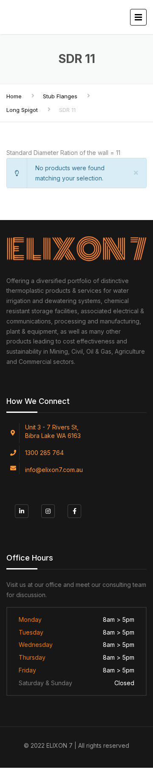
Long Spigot (22, 109)
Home (14, 96)
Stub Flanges (60, 96)
